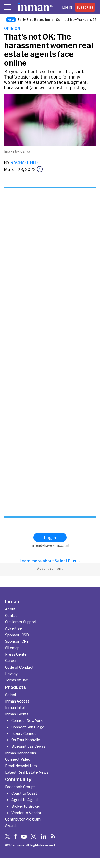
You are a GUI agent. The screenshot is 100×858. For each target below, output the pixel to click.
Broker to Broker (25, 806)
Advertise (13, 628)
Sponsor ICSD (17, 635)
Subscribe (85, 7)
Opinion (12, 28)
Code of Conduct (19, 667)
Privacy (11, 673)
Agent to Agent (24, 799)
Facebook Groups (20, 787)
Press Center (16, 654)
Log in (67, 7)
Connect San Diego (27, 727)
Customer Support (21, 622)
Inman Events (17, 714)
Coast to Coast (24, 793)
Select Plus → (68, 561)
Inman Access (17, 701)
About (10, 609)
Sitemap (12, 648)
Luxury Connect (24, 733)
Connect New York (27, 720)
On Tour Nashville (25, 740)
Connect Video (18, 759)
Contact (12, 615)
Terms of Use (16, 680)
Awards (11, 825)
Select (10, 695)
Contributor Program (23, 819)
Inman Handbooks (20, 753)
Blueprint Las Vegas (28, 746)
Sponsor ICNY (17, 641)
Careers (12, 660)
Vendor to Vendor (26, 813)
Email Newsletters (21, 766)
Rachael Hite (25, 162)
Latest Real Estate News (26, 772)
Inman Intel (15, 707)
